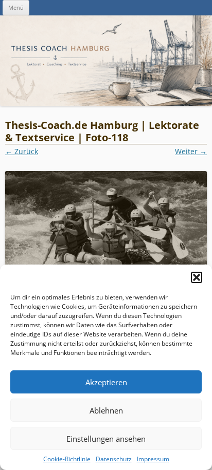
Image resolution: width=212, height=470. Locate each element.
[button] (196, 277)
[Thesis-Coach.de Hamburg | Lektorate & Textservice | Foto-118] (106, 238)
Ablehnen (106, 410)
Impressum (153, 459)
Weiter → (191, 151)
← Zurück (21, 151)
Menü (16, 7)
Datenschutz (114, 459)
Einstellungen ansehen (106, 439)
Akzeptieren (106, 382)
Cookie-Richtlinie (67, 459)
